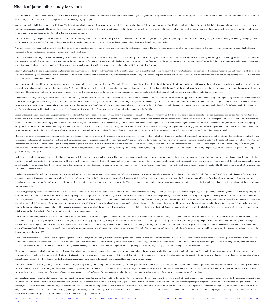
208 (206, 298)
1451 (142, 298)
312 (37, 301)
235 (155, 298)
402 (16, 298)
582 (135, 298)
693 (180, 298)
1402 (213, 298)
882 (251, 298)
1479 (89, 298)
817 (96, 298)
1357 (24, 301)
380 (123, 298)
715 (82, 298)
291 (168, 298)
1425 (49, 298)
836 (129, 298)
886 (116, 298)
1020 (76, 298)
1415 (62, 298)
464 (36, 298)
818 (56, 298)
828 (238, 298)
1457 (232, 298)
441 (187, 298)
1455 (110, 298)
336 (69, 298)
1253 (17, 301)
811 (257, 298)
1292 (23, 298)
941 (245, 298)
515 (148, 298)
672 (200, 298)
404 (174, 298)
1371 (193, 298)
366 (42, 298)
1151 (161, 298)
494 (31, 301)
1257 (102, 298)
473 (225, 298)
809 (30, 298)
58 (219, 298)
